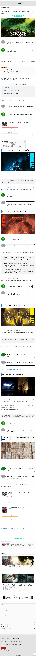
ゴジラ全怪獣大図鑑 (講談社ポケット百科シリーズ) (16, 507)
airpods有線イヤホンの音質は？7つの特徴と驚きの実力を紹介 (10, 638)
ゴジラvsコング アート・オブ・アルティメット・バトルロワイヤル (18, 122)
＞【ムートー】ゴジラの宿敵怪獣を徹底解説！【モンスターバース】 (12, 369)
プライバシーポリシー (4, 610)
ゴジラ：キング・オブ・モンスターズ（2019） (12, 90)
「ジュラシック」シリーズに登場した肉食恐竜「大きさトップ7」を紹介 (25, 585)
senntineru (18, 3)
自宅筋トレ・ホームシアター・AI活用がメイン (18, 652)
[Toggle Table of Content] (24, 141)
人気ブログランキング (5, 650)
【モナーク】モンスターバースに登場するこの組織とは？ (10, 142)
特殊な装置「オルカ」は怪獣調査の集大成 (8, 145)
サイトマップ (3, 608)
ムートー (9, 257)
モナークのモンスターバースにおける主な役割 (9, 144)
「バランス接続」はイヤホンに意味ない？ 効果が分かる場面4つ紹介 (11, 641)
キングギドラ (15, 346)
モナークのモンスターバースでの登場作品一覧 (9, 143)
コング (9, 271)
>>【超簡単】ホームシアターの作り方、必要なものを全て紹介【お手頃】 (13, 528)
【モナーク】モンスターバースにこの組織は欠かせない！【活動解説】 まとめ (14, 146)
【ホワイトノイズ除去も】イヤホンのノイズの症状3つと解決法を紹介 (12, 644)
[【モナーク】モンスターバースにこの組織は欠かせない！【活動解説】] (19, 16)
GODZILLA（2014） (7, 87)
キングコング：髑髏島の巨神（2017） (11, 189)
